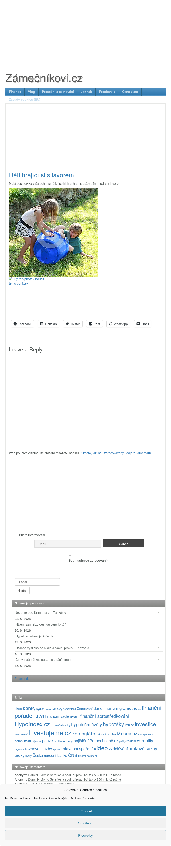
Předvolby (85, 835)
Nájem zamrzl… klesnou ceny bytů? (41, 624)
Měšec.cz (127, 733)
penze (47, 740)
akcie (18, 708)
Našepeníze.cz (146, 734)
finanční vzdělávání (62, 716)
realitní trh (133, 741)
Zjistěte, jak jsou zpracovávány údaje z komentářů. (116, 453)
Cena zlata (130, 91)
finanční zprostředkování (104, 716)
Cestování (85, 708)
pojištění (81, 740)
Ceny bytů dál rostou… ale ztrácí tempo (43, 659)
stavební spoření (78, 748)
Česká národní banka (50, 755)
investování (21, 734)
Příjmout (85, 811)
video (101, 747)
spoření (57, 749)
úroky (19, 755)
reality (147, 740)
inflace (129, 724)
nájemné (36, 741)
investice (145, 724)
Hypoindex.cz (32, 723)
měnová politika (106, 734)
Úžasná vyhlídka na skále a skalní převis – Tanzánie (52, 648)
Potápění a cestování (58, 91)
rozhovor (33, 748)
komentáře (83, 733)
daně (98, 708)
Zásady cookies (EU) (24, 99)
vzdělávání (118, 748)
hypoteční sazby (60, 725)
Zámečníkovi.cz (44, 77)
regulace (19, 749)
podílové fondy (63, 741)
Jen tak (86, 91)
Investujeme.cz (49, 732)
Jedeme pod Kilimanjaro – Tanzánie (41, 612)
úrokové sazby (143, 748)
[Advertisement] (85, 31)
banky (29, 708)
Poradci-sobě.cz (104, 740)
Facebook (22, 678)
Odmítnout (85, 823)
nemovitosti (23, 741)
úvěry (28, 756)
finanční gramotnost (122, 708)
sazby (47, 748)
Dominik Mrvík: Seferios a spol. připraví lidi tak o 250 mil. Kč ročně (74, 775)
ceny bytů (51, 709)
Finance (15, 91)
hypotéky (113, 724)
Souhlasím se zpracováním (89, 560)
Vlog (31, 91)
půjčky (122, 741)
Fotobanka (107, 91)
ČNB (72, 755)
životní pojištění (87, 756)
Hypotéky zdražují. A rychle (35, 636)
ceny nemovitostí (66, 709)
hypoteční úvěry (86, 724)
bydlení (40, 709)
